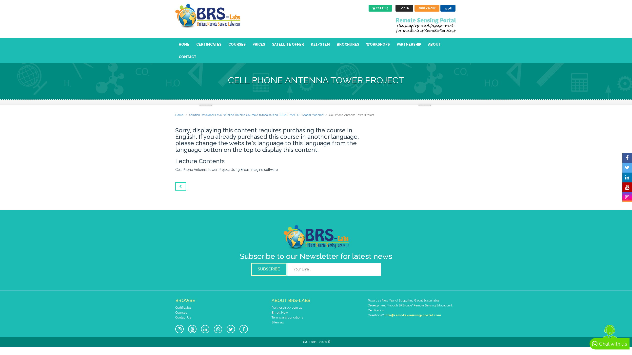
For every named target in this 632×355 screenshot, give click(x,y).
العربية (448, 8)
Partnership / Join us (287, 307)
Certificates (208, 44)
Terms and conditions (287, 317)
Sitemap (278, 322)
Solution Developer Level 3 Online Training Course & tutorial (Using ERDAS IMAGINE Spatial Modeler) (256, 115)
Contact (187, 57)
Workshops (378, 44)
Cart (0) (381, 8)
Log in (404, 8)
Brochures (348, 44)
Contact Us (183, 317)
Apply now (426, 8)
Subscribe (269, 269)
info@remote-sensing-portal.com (412, 315)
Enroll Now (280, 312)
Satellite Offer (288, 44)
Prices (259, 44)
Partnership (409, 44)
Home (184, 44)
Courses (237, 44)
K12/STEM (320, 44)
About (434, 44)
